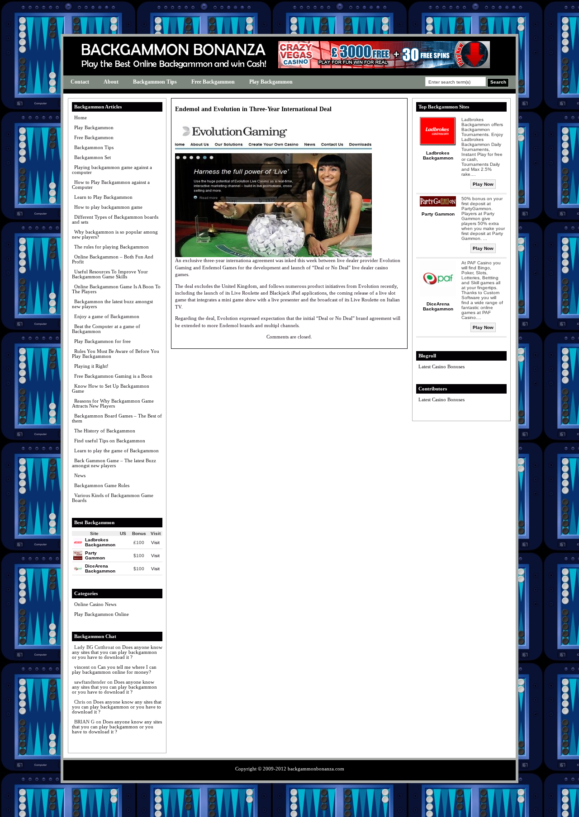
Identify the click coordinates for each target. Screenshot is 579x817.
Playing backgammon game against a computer (112, 169)
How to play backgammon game (108, 207)
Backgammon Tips (155, 82)
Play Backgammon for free (102, 341)
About (111, 82)
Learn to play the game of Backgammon (116, 450)
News (79, 475)
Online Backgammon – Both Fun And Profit (112, 259)
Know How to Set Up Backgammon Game (110, 388)
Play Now (483, 184)
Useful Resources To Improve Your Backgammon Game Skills (110, 274)
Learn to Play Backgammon (103, 197)
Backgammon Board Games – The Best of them (117, 418)
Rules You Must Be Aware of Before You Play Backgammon (115, 353)
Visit (155, 542)
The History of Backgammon (104, 430)
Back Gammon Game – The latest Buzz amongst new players (114, 463)
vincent (82, 667)
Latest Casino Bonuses (441, 366)
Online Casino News (95, 604)
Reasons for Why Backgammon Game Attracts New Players (113, 403)
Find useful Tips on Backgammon (109, 440)
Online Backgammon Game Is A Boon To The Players (116, 289)
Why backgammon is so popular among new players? (115, 234)
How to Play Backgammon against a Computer (111, 184)
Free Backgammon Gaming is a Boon (113, 376)
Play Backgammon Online (101, 614)
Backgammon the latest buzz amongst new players (112, 304)
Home (80, 117)
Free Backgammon (213, 82)
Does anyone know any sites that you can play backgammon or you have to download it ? (117, 652)
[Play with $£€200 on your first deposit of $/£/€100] (384, 66)
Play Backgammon (271, 82)
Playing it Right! (91, 366)
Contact (80, 82)
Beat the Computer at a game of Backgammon (106, 329)
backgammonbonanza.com (316, 768)
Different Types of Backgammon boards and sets (115, 219)
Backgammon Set (92, 157)
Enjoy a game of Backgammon (106, 316)
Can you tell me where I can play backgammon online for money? (114, 669)
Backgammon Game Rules (101, 485)
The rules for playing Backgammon (111, 246)
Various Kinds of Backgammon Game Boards (112, 498)
